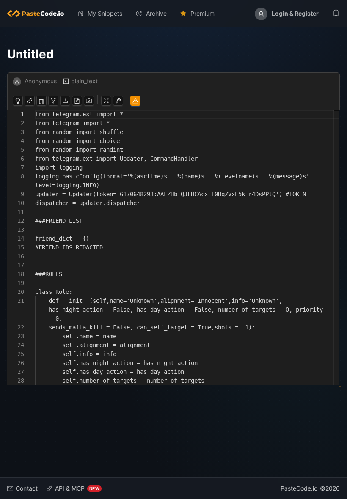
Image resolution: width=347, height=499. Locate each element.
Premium (202, 13)
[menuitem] (39, 13)
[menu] (173, 13)
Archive (156, 13)
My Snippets (105, 13)
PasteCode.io (299, 488)
